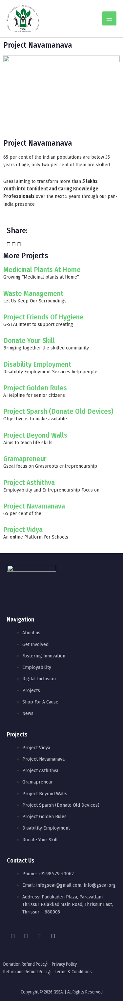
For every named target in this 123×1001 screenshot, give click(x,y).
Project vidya (23, 529)
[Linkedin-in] (53, 936)
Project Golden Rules (35, 387)
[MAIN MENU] (109, 18)
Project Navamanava (34, 506)
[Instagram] (26, 936)
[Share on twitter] (14, 245)
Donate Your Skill (29, 340)
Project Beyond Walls (35, 435)
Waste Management (33, 293)
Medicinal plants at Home (42, 269)
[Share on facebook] (8, 245)
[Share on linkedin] (19, 245)
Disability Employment (37, 364)
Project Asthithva (29, 482)
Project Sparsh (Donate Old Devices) (58, 411)
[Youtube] (40, 936)
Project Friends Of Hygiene (43, 317)
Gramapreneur (25, 458)
